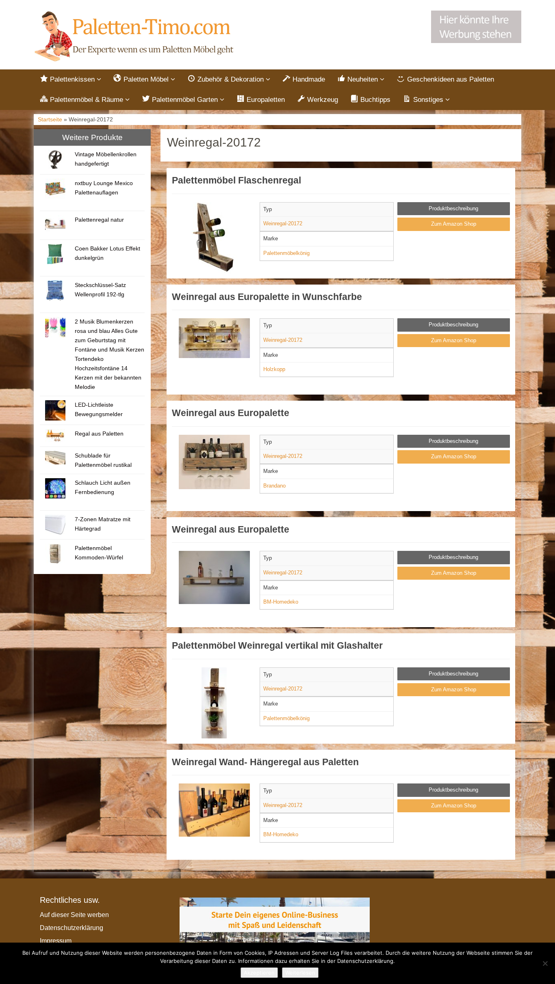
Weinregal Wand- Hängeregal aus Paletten (265, 762)
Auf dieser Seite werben (74, 914)
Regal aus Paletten (99, 433)
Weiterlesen (300, 972)
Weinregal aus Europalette (230, 413)
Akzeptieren (259, 972)
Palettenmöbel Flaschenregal (236, 180)
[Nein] (545, 963)
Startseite (50, 120)
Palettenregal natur (99, 219)
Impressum (56, 940)
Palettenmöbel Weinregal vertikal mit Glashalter (277, 645)
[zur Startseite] (135, 37)
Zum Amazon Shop (453, 224)
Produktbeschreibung (453, 208)
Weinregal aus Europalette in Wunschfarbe (267, 296)
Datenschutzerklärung (71, 927)
